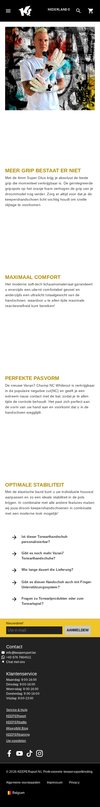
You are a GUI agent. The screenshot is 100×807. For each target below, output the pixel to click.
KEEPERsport (16, 716)
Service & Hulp (16, 710)
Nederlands (59, 9)
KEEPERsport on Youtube (19, 753)
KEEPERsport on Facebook (9, 753)
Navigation (8, 11)
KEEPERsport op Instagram (39, 753)
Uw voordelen (16, 741)
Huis (32, 11)
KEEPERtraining (18, 734)
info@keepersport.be (21, 653)
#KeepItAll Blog (17, 728)
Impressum (55, 782)
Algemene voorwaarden (23, 782)
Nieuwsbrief (14, 623)
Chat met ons (15, 662)
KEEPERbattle (16, 722)
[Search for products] (78, 11)
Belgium (18, 793)
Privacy (74, 782)
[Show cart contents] (91, 11)
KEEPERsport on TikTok (29, 753)
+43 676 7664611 (18, 657)
